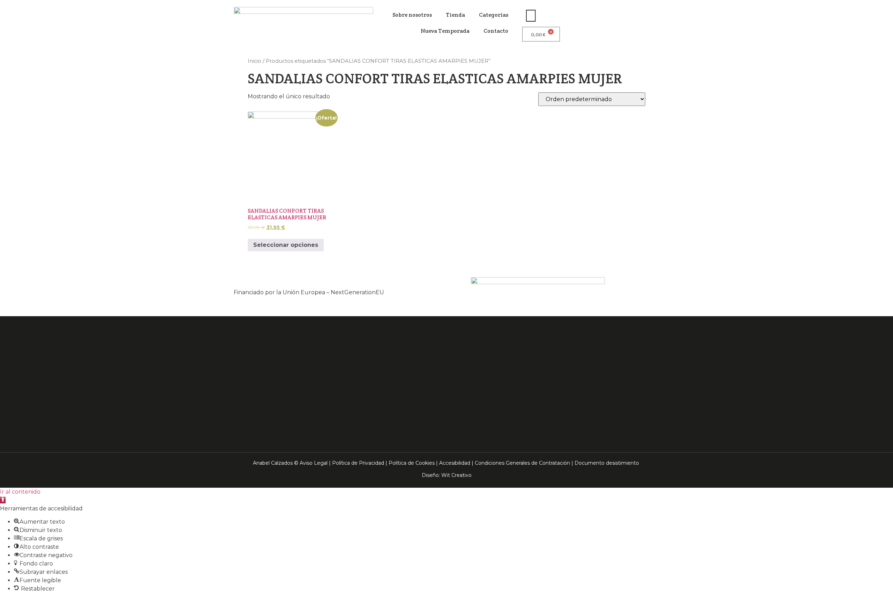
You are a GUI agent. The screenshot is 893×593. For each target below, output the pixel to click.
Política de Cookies (412, 463)
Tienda (455, 14)
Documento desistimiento (607, 463)
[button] (3, 500)
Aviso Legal (314, 463)
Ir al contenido (20, 491)
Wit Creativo (456, 475)
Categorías (493, 14)
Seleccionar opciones (285, 245)
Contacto (495, 31)
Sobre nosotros (412, 14)
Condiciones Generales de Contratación (522, 463)
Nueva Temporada (445, 31)
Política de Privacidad (358, 463)
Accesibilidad (454, 463)
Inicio (254, 61)
